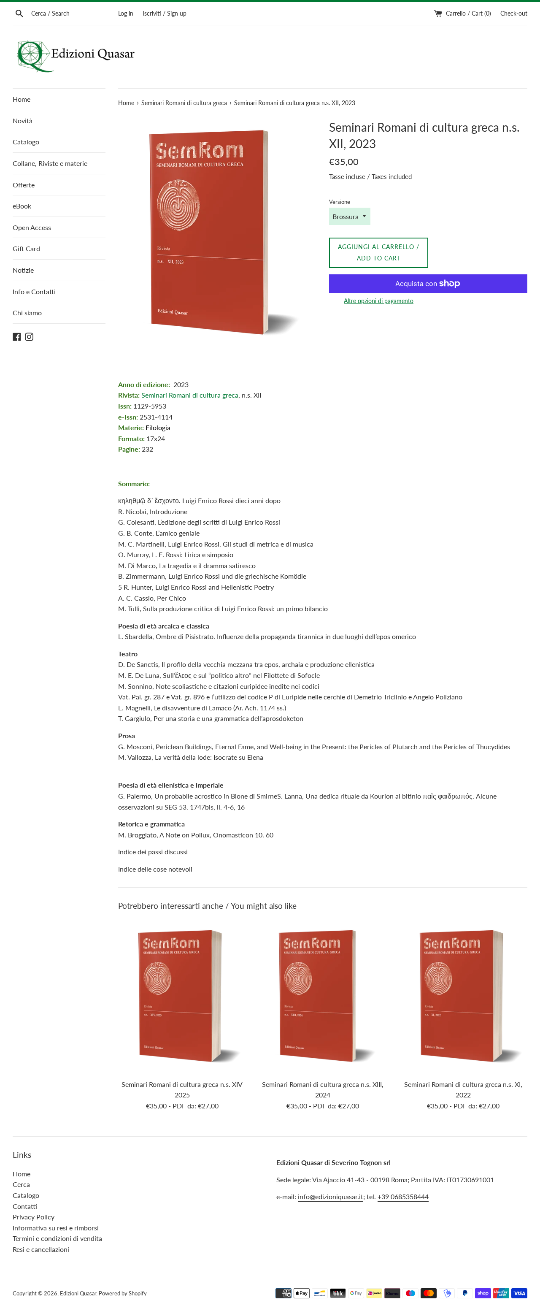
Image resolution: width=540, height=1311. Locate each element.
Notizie (23, 270)
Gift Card (26, 248)
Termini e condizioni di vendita (57, 1238)
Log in (125, 13)
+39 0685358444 (403, 1196)
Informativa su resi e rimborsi (56, 1228)
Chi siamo (27, 313)
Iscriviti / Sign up (164, 13)
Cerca (21, 1184)
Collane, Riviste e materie (50, 163)
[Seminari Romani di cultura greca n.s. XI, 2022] (463, 997)
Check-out (513, 13)
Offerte (24, 185)
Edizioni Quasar (78, 1293)
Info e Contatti (34, 291)
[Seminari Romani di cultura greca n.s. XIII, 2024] (322, 997)
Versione (339, 201)
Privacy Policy (33, 1217)
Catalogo (26, 142)
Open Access (32, 227)
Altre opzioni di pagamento (378, 300)
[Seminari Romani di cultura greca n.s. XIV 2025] (182, 997)
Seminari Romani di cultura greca (189, 395)
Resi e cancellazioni (41, 1249)
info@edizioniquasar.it (330, 1196)
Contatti (25, 1206)
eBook (22, 206)
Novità (22, 120)
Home (21, 99)
